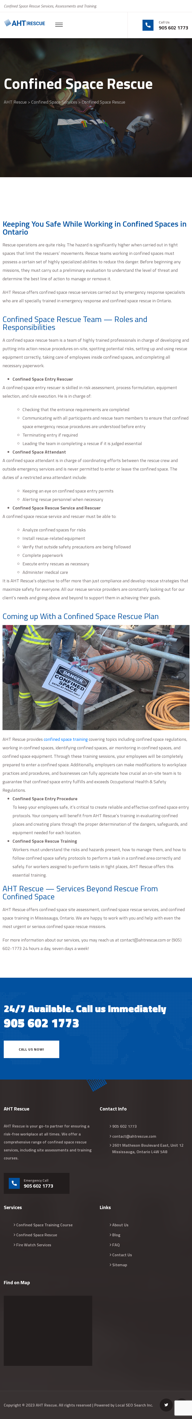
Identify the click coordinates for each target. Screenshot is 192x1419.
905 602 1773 (173, 28)
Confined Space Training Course (44, 1225)
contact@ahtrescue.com (134, 1136)
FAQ (116, 1245)
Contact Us (122, 1255)
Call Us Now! (31, 1049)
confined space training (66, 739)
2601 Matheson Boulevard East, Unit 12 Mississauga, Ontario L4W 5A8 (148, 1148)
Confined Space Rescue (36, 1235)
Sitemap (119, 1265)
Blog (116, 1235)
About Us (120, 1225)
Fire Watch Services (33, 1245)
